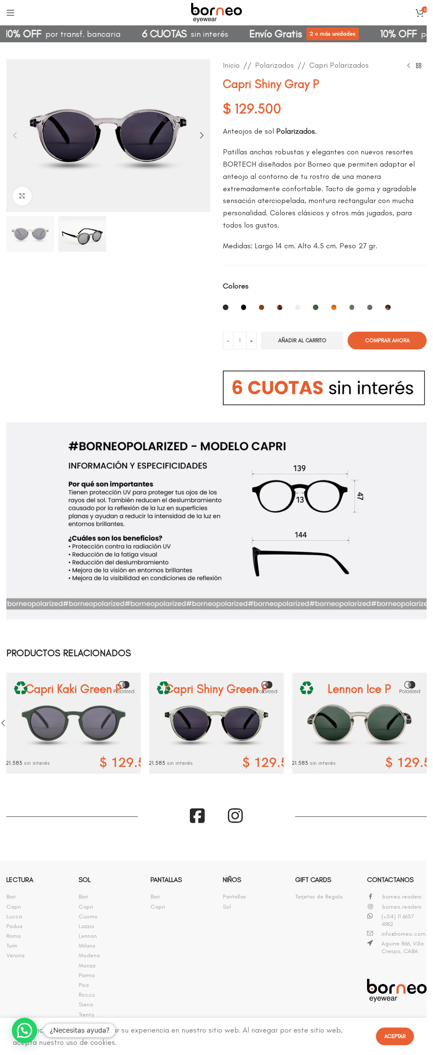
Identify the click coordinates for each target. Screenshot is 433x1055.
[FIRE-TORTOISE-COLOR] (279, 311)
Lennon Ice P (359, 688)
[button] (14, 135)
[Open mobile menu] (10, 12)
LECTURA (19, 880)
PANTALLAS (166, 880)
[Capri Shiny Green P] (216, 723)
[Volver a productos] (419, 66)
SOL (84, 880)
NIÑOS (232, 880)
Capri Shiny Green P (216, 688)
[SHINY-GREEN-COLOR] (352, 311)
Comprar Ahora (387, 340)
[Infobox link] (36, 897)
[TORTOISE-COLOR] (388, 311)
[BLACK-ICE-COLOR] (225, 311)
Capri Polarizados (339, 65)
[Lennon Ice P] (359, 723)
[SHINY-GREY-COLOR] (370, 311)
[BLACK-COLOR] (244, 311)
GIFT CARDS (313, 880)
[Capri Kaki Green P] (73, 723)
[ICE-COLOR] (298, 311)
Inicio (231, 65)
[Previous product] (408, 66)
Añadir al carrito (302, 340)
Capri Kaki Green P (73, 688)
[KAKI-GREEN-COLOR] (315, 311)
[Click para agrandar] (22, 196)
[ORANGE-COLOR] (334, 311)
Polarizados (274, 65)
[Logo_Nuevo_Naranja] (397, 990)
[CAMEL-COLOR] (261, 311)
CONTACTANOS (390, 880)
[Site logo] (216, 11)
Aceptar (395, 1036)
